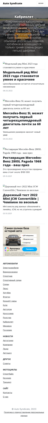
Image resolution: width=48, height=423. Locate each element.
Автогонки (8, 340)
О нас (5, 396)
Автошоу (7, 353)
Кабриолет (8, 322)
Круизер (7, 378)
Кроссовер (8, 313)
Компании (8, 344)
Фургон (6, 297)
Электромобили (11, 268)
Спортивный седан (12, 280)
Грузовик (7, 330)
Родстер (7, 317)
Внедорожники (10, 272)
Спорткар (7, 276)
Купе (5, 305)
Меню (40, 3)
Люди (5, 349)
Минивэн (7, 326)
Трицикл (7, 382)
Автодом (7, 309)
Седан (6, 284)
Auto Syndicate (12, 3)
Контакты (7, 392)
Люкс (5, 288)
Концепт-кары (10, 301)
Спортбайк (8, 374)
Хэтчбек (7, 292)
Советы (6, 363)
